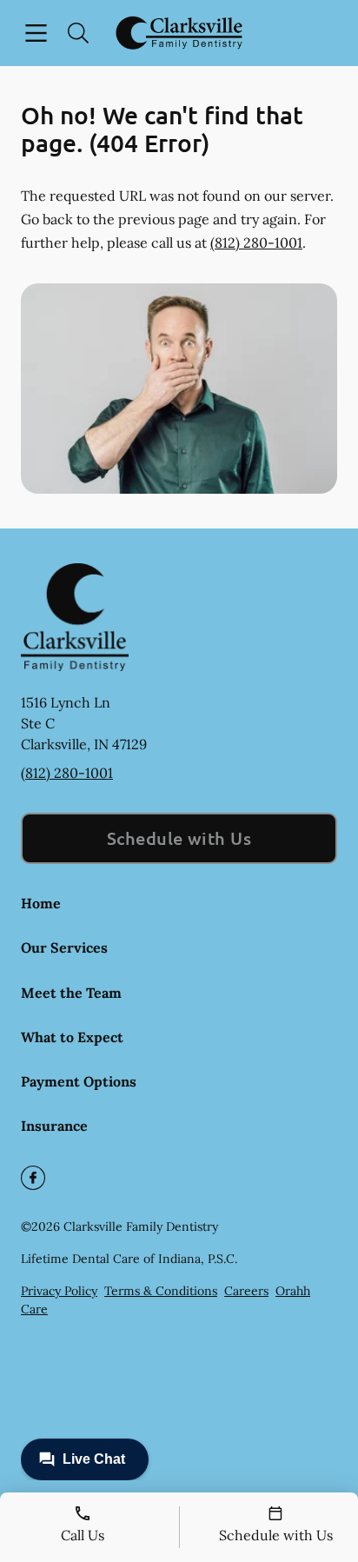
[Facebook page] (33, 1178)
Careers (246, 1291)
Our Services (64, 947)
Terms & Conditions (160, 1291)
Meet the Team (71, 992)
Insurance (54, 1125)
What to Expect (72, 1037)
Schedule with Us (179, 838)
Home (41, 903)
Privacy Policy (59, 1291)
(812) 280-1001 (256, 242)
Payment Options (78, 1081)
